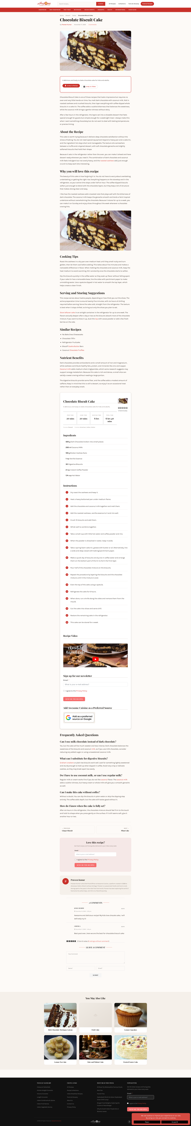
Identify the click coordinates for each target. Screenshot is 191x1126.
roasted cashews (107, 161)
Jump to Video (91, 86)
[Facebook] (129, 1121)
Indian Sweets (89, 9)
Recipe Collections (73, 1090)
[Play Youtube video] (95, 659)
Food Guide (132, 9)
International (120, 9)
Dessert (68, 15)
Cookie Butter (73, 346)
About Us (70, 1100)
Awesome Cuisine (56, 1121)
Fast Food (67, 9)
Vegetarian (42, 9)
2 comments (92, 24)
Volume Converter (42, 1094)
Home (62, 15)
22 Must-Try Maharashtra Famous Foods (109, 1087)
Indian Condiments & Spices (46, 1100)
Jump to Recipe (72, 85)
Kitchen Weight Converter (45, 1090)
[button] (119, 408)
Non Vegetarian (55, 9)
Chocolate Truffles (77, 350)
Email (65, 680)
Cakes (74, 15)
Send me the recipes (74, 699)
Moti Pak (100, 1090)
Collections (122, 4)
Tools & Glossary (133, 4)
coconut (104, 779)
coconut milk (122, 779)
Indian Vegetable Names (44, 1107)
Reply (123, 908)
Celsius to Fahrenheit (43, 1087)
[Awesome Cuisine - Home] (46, 3)
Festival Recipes (147, 4)
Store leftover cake (67, 312)
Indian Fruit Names (43, 1104)
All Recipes (112, 4)
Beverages (77, 9)
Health (109, 9)
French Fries (101, 1094)
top (96, 319)
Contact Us (70, 1104)
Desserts (101, 9)
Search (100, 3)
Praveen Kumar (67, 24)
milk (93, 749)
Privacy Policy (81, 691)
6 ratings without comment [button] (98, 941)
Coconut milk (65, 369)
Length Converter (42, 1097)
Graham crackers (67, 763)
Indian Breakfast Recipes (75, 1094)
